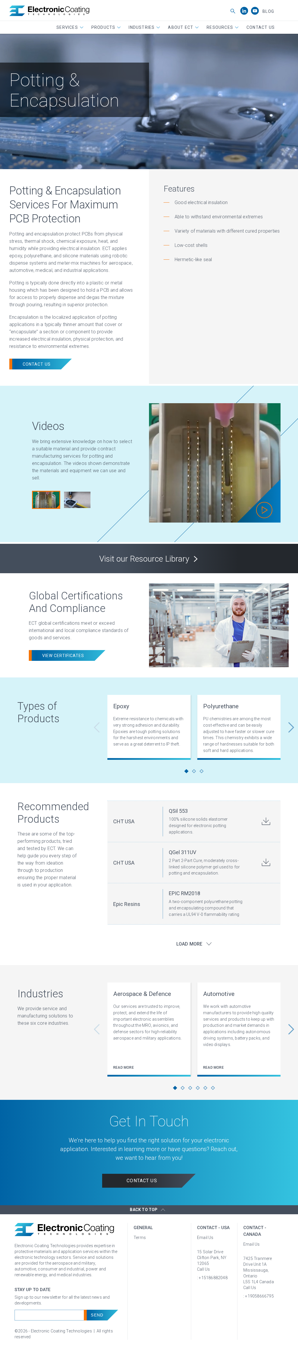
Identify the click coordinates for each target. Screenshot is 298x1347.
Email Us (205, 1237)
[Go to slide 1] (187, 771)
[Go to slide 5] (205, 1088)
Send (97, 1315)
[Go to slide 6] (213, 1088)
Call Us (203, 1269)
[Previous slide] (100, 727)
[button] (70, 27)
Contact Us (37, 364)
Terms (140, 1237)
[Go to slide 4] (198, 1088)
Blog (268, 11)
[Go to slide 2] (194, 771)
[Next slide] (288, 727)
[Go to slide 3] (202, 771)
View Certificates (63, 655)
